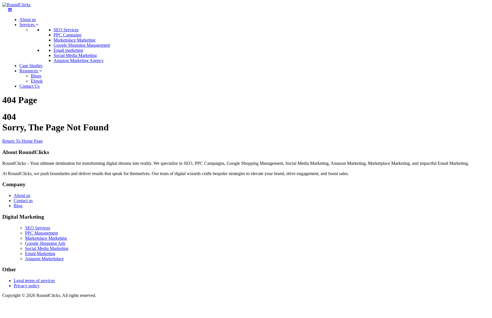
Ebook (37, 81)
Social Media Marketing (75, 55)
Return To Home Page (22, 141)
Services (27, 24)
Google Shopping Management (82, 45)
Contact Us (29, 86)
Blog (18, 205)
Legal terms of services (34, 280)
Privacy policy (27, 285)
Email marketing (68, 50)
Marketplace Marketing (74, 40)
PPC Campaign (67, 34)
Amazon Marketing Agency (79, 60)
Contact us (23, 200)
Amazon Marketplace (44, 258)
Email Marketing (40, 253)
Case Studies (30, 65)
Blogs (36, 75)
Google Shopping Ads (45, 243)
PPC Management (41, 233)
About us (27, 19)
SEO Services (66, 29)
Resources (29, 70)
